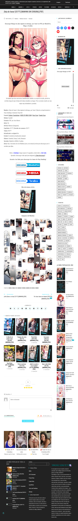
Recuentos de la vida (62, 243)
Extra (59, 176)
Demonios (60, 216)
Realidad (67, 240)
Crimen (65, 213)
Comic (66, 170)
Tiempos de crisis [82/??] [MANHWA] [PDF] (21, 338)
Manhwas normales (62, 232)
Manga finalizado (61, 184)
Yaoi (58, 259)
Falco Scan (35, 115)
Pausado (71, 194)
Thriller (68, 254)
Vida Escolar (67, 256)
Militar (59, 238)
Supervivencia (61, 254)
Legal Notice (31, 485)
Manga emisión (61, 181)
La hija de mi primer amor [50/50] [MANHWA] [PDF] (9, 339)
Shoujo (64, 248)
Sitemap (30, 492)
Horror (65, 224)
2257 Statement (32, 474)
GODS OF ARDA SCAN (25, 115)
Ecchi (16, 288)
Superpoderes (69, 251)
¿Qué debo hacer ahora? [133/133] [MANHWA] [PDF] (69, 400)
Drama (13, 288)
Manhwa (16, 18)
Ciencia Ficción (67, 211)
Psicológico (60, 240)
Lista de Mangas (69, 281)
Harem (70, 222)
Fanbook (64, 176)
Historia (60, 224)
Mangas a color (61, 186)
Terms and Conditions (33, 488)
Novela (59, 194)
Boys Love (60, 211)
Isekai (71, 224)
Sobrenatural (61, 251)
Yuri (63, 259)
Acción (59, 205)
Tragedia (60, 256)
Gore (66, 222)
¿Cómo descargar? (40, 155)
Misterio (65, 238)
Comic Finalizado (61, 173)
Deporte (66, 216)
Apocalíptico (66, 205)
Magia (63, 227)
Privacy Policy (31, 478)
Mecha (70, 235)
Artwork (66, 168)
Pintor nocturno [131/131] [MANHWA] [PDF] (22, 365)
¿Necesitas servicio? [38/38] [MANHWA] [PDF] (70, 322)
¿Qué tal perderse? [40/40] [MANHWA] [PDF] (69, 270)
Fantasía (70, 219)
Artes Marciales (61, 208)
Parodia (71, 238)
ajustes (18, 3)
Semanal (30, 18)
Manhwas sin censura (30, 288)
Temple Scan (42, 115)
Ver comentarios (27, 421)
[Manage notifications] (3, 513)
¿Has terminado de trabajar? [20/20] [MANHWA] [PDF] (69, 361)
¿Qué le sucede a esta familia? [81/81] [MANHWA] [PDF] (34, 366)
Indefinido (60, 178)
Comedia (10, 288)
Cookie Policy (31, 481)
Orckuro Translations (14, 115)
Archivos (30, 462)
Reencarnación (61, 246)
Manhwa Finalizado (62, 192)
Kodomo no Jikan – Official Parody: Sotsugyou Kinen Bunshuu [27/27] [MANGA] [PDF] (70, 337)
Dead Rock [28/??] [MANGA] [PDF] (9, 364)
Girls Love (60, 222)
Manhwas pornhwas (22, 288)
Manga (66, 178)
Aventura (69, 208)
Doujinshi (69, 173)
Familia (63, 219)
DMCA (30, 471)
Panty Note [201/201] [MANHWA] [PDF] (34, 338)
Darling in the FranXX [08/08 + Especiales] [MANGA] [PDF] (70, 374)
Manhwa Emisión (23, 18)
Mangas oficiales (61, 230)
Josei (59, 227)
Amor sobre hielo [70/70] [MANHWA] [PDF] (46, 365)
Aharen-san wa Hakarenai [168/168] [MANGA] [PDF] (70, 387)
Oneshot (65, 194)
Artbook (60, 168)
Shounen (70, 248)
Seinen (59, 248)
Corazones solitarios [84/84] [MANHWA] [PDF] (46, 339)
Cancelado (60, 170)
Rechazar (68, 2)
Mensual (70, 192)
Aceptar (58, 2)
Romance (37, 288)
